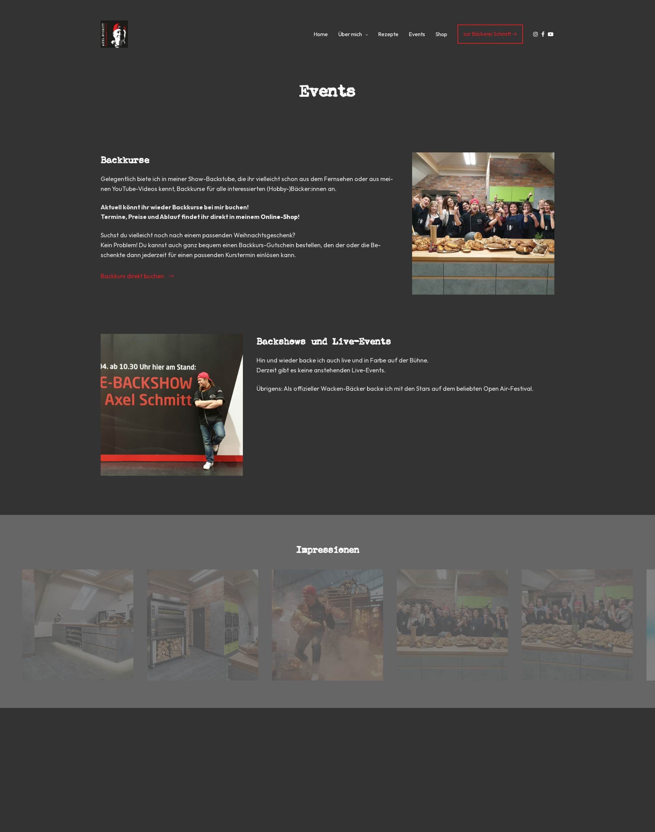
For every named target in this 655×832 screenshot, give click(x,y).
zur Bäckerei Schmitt (487, 33)
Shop (441, 34)
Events (417, 34)
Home (321, 34)
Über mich (350, 34)
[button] (137, 276)
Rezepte (388, 34)
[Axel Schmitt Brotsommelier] (114, 34)
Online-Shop (279, 217)
